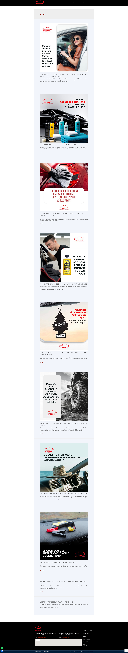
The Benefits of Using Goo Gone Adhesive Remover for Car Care (63, 284)
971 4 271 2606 (64, 636)
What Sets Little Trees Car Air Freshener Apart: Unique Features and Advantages (64, 354)
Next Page (87, 618)
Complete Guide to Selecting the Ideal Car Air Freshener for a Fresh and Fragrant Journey (63, 75)
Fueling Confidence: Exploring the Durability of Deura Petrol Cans (63, 582)
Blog (83, 3)
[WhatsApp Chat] (2, 648)
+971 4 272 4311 (41, 636)
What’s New (79, 3)
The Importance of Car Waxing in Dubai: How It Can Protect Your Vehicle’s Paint (62, 214)
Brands (73, 3)
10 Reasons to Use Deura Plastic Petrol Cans (56, 602)
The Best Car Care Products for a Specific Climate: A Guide (61, 145)
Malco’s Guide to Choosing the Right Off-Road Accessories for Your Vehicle (63, 424)
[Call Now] (2, 651)
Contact (87, 3)
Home (65, 3)
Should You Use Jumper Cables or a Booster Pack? (58, 562)
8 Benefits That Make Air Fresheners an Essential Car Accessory (63, 494)
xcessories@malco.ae (42, 637)
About (69, 3)
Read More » (42, 84)
